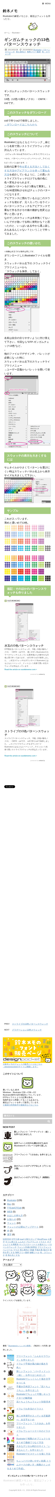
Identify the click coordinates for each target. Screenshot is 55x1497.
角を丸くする (14, 1255)
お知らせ (11, 1219)
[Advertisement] (27, 909)
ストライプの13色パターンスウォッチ (30, 1024)
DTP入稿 (15, 1239)
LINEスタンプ (30, 1239)
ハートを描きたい (39, 1244)
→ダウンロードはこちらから (20, 124)
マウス (16, 1250)
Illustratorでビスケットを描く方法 (33, 1454)
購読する (10, 1116)
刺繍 (32, 1250)
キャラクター (25, 1244)
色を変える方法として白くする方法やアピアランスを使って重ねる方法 (27, 170)
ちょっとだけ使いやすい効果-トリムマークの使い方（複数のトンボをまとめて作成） (29, 1465)
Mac (9, 1204)
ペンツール (8, 1250)
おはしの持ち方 (15, 1215)
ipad (22, 1239)
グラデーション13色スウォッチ (27, 1030)
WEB (9, 1212)
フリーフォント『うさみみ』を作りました (33, 1154)
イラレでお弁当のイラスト (29, 1409)
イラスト (43, 1242)
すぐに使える (11, 1242)
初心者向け (21, 52)
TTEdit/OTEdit (14, 1208)
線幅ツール (34, 1252)
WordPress (42, 1239)
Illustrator (37, 50)
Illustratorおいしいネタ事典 (19, 1346)
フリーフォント (44, 1247)
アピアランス (32, 1242)
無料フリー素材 (34, 52)
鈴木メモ (10, 11)
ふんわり (22, 1242)
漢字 (9, 1234)
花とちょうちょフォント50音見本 (33, 1402)
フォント (11, 1223)
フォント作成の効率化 (27, 1247)
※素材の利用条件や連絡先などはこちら (20, 1105)
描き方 (46, 1250)
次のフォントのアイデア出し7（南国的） (32, 1177)
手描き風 (39, 1250)
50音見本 (7, 1239)
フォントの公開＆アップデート (23, 1227)
